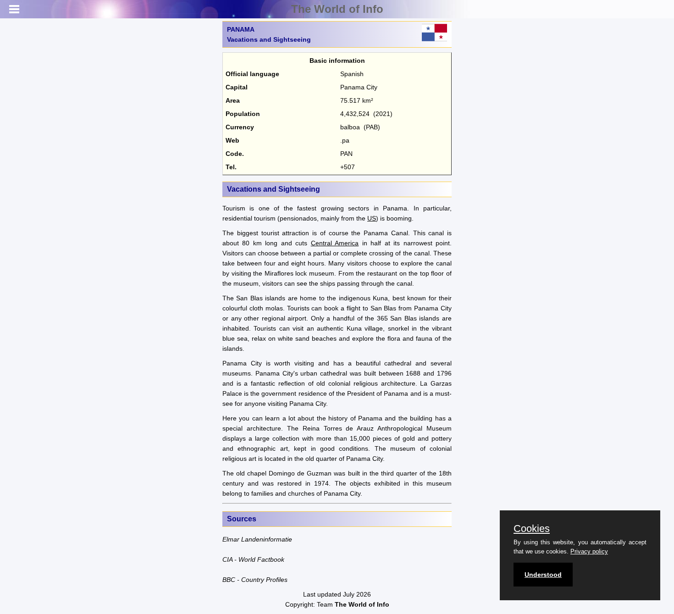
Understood (543, 574)
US (371, 218)
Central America (335, 243)
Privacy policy (589, 551)
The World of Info (337, 9)
